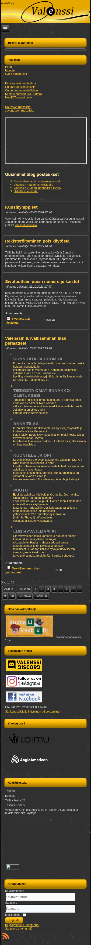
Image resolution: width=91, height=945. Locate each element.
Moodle (10, 70)
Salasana (11, 902)
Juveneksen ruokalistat (19, 110)
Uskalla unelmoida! (26, 191)
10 (12, 596)
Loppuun (41, 596)
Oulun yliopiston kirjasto (20, 87)
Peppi (9, 67)
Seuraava (24, 596)
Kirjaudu (14, 920)
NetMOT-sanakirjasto (18, 97)
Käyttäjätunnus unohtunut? (22, 925)
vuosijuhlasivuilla (26, 225)
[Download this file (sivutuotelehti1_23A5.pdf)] (9, 318)
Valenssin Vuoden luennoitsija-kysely (37, 188)
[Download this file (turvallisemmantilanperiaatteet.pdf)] (9, 568)
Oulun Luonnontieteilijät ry (21, 90)
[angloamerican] (29, 768)
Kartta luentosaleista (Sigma (23, 94)
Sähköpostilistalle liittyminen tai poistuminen (33, 711)
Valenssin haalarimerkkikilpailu (33, 184)
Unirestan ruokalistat (18, 107)
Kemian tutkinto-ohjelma (20, 83)
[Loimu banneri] (29, 747)
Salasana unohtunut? (18, 928)
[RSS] (5, 937)
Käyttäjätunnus (14, 891)
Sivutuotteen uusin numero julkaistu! (37, 181)
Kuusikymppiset (21, 207)
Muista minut (13, 914)
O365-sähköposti (16, 74)
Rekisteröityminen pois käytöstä (37, 241)
